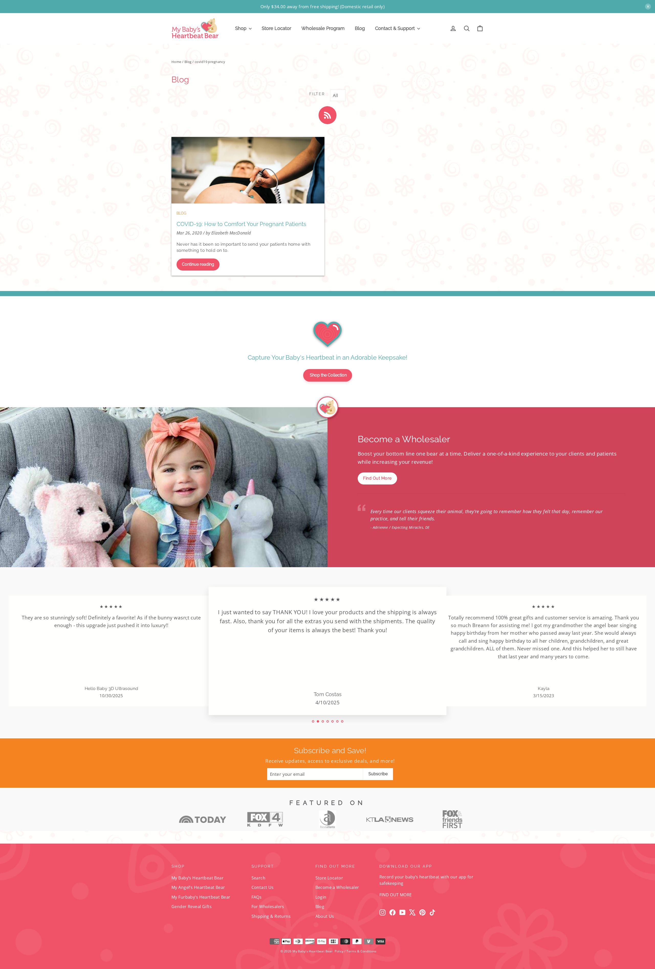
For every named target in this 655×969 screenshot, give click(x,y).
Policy (339, 951)
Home (176, 61)
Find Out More (377, 478)
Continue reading (198, 264)
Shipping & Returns (271, 916)
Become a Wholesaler (337, 887)
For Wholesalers (268, 906)
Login (320, 897)
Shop (241, 28)
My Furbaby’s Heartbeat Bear (200, 897)
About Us (324, 916)
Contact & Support (395, 28)
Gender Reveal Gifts (191, 906)
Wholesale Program (323, 28)
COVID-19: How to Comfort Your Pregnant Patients (241, 224)
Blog (360, 28)
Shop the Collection (328, 375)
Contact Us (263, 887)
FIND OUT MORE (395, 895)
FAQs (257, 897)
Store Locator (276, 28)
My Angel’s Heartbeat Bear (198, 887)
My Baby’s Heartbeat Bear (197, 878)
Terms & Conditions (361, 951)
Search (259, 878)
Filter (317, 94)
